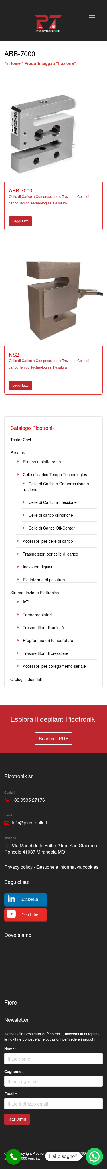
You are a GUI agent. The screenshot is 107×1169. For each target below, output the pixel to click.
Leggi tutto (20, 220)
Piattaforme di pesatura (44, 579)
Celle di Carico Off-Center (52, 528)
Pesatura (60, 202)
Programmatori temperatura (48, 640)
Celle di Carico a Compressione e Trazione (42, 196)
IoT (26, 602)
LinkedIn (29, 899)
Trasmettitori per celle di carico (50, 554)
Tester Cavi (20, 439)
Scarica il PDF (53, 738)
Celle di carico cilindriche (51, 515)
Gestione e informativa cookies (67, 867)
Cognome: (13, 1071)
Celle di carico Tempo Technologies (55, 474)
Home (15, 63)
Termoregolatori (37, 614)
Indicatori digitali (37, 567)
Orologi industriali (26, 679)
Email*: (10, 1093)
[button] (94, 1156)
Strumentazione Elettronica (34, 592)
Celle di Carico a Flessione (53, 502)
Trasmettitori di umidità (43, 627)
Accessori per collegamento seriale (54, 666)
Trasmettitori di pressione (45, 653)
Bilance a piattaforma (42, 461)
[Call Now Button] (13, 1157)
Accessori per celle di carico (48, 541)
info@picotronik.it (29, 822)
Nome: (10, 1048)
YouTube (29, 914)
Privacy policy (18, 867)
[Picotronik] (47, 20)
